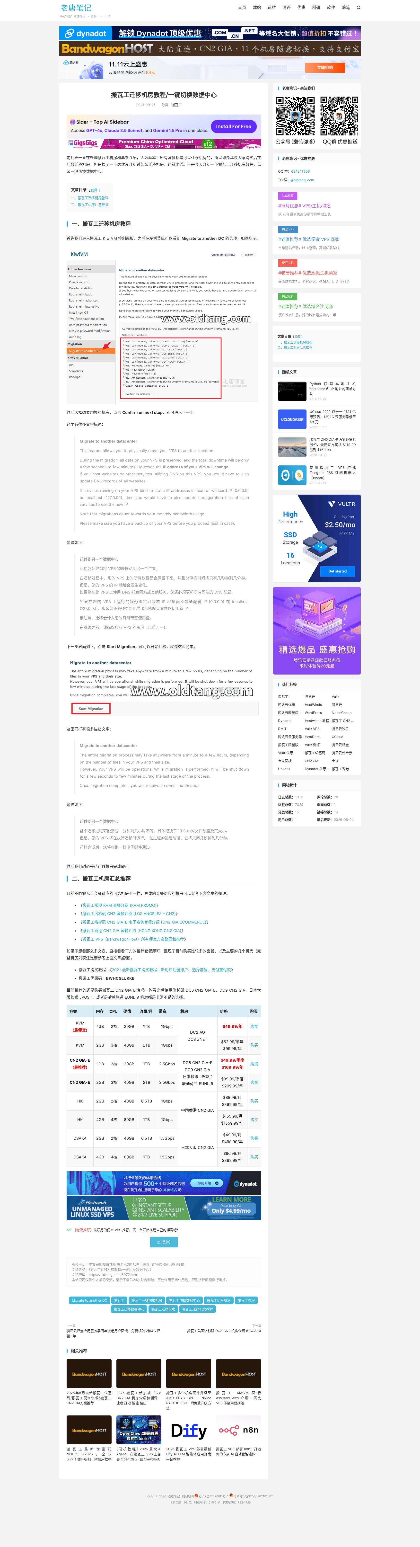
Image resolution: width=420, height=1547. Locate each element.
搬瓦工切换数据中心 (184, 1300)
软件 (331, 7)
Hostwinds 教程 (317, 721)
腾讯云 (310, 696)
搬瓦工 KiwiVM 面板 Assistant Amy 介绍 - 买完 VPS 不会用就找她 (238, 1398)
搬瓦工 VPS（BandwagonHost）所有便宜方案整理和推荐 (133, 939)
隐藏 (94, 190)
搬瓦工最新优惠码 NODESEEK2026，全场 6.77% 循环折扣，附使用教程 (89, 1454)
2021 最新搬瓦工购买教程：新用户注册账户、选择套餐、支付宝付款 (171, 969)
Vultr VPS (312, 729)
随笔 (346, 7)
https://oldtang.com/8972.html (113, 1274)
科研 (316, 7)
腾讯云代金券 (342, 753)
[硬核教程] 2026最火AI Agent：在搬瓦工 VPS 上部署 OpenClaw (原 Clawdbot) (138, 1454)
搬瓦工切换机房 (219, 1300)
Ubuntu (284, 769)
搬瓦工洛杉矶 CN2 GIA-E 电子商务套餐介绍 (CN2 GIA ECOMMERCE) (144, 922)
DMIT (282, 729)
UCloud (337, 737)
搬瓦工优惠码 (315, 753)
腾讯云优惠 (286, 704)
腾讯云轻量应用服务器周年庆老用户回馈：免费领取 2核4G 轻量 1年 (113, 1333)
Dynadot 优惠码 (317, 769)
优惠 (301, 7)
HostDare (312, 737)
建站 (257, 7)
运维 (272, 7)
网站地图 (188, 1496)
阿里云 (337, 704)
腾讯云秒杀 (340, 729)
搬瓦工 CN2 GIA (344, 721)
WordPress (313, 713)
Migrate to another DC (89, 1300)
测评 (286, 7)
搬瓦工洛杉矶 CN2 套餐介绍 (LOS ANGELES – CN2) (129, 913)
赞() (163, 1242)
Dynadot (285, 721)
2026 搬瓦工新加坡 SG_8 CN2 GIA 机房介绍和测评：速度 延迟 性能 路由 (138, 1398)
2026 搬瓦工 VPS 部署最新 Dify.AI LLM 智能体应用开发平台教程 (188, 1454)
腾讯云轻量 (340, 745)
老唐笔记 (76, 7)
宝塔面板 (285, 761)
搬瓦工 (95, 16)
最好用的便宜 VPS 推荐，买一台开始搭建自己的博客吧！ (136, 1230)
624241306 (300, 171)
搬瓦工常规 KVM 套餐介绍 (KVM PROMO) (120, 905)
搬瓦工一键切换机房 (146, 1300)
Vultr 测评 (312, 745)
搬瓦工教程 (246, 1300)
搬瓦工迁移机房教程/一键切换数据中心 (164, 94)
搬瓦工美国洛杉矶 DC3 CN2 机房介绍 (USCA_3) (224, 1331)
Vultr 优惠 (285, 753)
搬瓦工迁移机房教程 (197, 1309)
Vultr (335, 696)
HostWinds (313, 704)
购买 (254, 1026)
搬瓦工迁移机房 (163, 1309)
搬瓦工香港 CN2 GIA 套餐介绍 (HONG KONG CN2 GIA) (132, 930)
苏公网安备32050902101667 (253, 1496)
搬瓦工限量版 (288, 745)
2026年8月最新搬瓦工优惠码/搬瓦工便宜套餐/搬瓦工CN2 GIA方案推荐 (89, 1398)
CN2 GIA (311, 761)
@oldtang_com (302, 180)
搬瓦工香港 (340, 769)
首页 (242, 7)
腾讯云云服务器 (290, 737)
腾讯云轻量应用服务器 (290, 713)
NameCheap (342, 713)
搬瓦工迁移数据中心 (129, 1309)
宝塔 (335, 761)
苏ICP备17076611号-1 (213, 1496)
